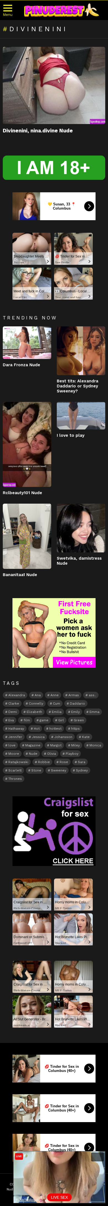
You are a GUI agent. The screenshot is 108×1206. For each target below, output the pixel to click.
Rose (64, 762)
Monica (95, 745)
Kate (86, 737)
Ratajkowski (18, 762)
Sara (81, 762)
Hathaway (16, 729)
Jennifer (15, 737)
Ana (38, 695)
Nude (33, 754)
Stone (36, 770)
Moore (13, 754)
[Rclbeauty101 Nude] (27, 444)
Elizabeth (34, 712)
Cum (56, 703)
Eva (11, 720)
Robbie (44, 762)
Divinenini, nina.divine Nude (38, 130)
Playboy (72, 754)
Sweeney (58, 770)
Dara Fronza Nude (21, 364)
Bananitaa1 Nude (20, 574)
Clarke (13, 703)
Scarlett (15, 770)
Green (79, 720)
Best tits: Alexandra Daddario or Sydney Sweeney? (77, 386)
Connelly (36, 703)
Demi (12, 712)
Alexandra (16, 695)
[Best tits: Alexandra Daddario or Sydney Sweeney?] (81, 350)
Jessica (38, 737)
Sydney (82, 770)
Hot (37, 729)
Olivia (51, 754)
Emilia (56, 712)
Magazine (32, 745)
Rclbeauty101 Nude (22, 492)
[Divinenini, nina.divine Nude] (54, 85)
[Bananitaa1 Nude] (27, 536)
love (12, 745)
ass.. (92, 695)
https (75, 729)
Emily (75, 712)
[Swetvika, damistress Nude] (81, 528)
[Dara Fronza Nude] (27, 342)
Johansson (63, 737)
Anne (54, 695)
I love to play (70, 435)
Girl (61, 720)
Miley (75, 745)
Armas (73, 695)
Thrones (15, 779)
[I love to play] (81, 415)
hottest (55, 729)
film (27, 720)
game (44, 720)
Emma (94, 712)
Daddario (77, 703)
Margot (55, 745)
